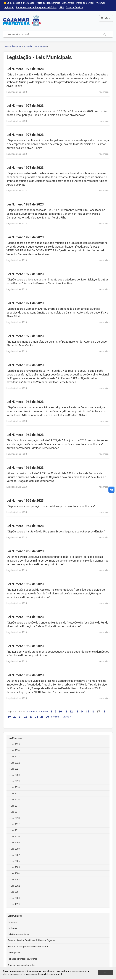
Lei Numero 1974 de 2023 (25, 204)
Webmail (100, 3)
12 (71, 711)
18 (103, 711)
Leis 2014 (15, 812)
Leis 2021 (15, 769)
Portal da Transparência (48, 3)
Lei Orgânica (14, 952)
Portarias (12, 928)
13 (76, 711)
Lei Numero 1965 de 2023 (25, 500)
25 (41, 716)
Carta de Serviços (74, 7)
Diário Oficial (68, 3)
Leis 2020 (15, 775)
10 (60, 711)
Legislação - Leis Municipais (35, 46)
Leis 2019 (15, 781)
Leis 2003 (15, 879)
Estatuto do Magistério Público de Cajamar (28, 946)
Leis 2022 (15, 763)
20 (14, 716)
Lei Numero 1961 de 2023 (25, 617)
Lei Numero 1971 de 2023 (25, 303)
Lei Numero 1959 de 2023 (25, 675)
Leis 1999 (15, 904)
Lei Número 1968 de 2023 (25, 402)
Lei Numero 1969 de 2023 (25, 365)
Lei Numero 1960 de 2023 (25, 646)
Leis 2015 (15, 806)
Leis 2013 (15, 818)
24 (36, 716)
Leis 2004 (15, 873)
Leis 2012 (15, 824)
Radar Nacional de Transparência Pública (36, 7)
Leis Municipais (15, 738)
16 (92, 711)
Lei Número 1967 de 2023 (25, 435)
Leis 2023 (15, 756)
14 (82, 711)
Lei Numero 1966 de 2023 (25, 468)
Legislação (9, 7)
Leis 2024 (15, 750)
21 (20, 716)
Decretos (12, 922)
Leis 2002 (15, 886)
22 (25, 716)
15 (87, 711)
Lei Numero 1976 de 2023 (25, 135)
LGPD (61, 7)
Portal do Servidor (85, 3)
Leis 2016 (15, 799)
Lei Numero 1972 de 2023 (25, 274)
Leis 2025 (15, 744)
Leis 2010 (15, 836)
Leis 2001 (15, 892)
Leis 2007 (15, 855)
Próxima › (56, 716)
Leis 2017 (15, 793)
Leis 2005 (15, 867)
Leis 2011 (15, 830)
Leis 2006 (15, 861)
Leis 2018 (15, 787)
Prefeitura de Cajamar (22, 21)
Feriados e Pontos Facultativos (22, 959)
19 (9, 716)
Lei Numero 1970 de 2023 (25, 336)
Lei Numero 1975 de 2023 (25, 168)
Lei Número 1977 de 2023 (25, 106)
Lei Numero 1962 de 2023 (25, 584)
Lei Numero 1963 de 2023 (25, 551)
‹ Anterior (43, 711)
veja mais (103, 92)
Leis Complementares (18, 934)
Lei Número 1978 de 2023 (25, 69)
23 (30, 716)
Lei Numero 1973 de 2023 (25, 237)
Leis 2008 (15, 849)
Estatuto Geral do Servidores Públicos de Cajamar (31, 940)
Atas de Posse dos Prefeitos (21, 965)
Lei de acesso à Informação (20, 3)
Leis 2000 (15, 898)
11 (65, 711)
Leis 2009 (15, 842)
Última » (67, 716)
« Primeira (32, 711)
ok (105, 972)
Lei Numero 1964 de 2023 (25, 526)
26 (47, 716)
